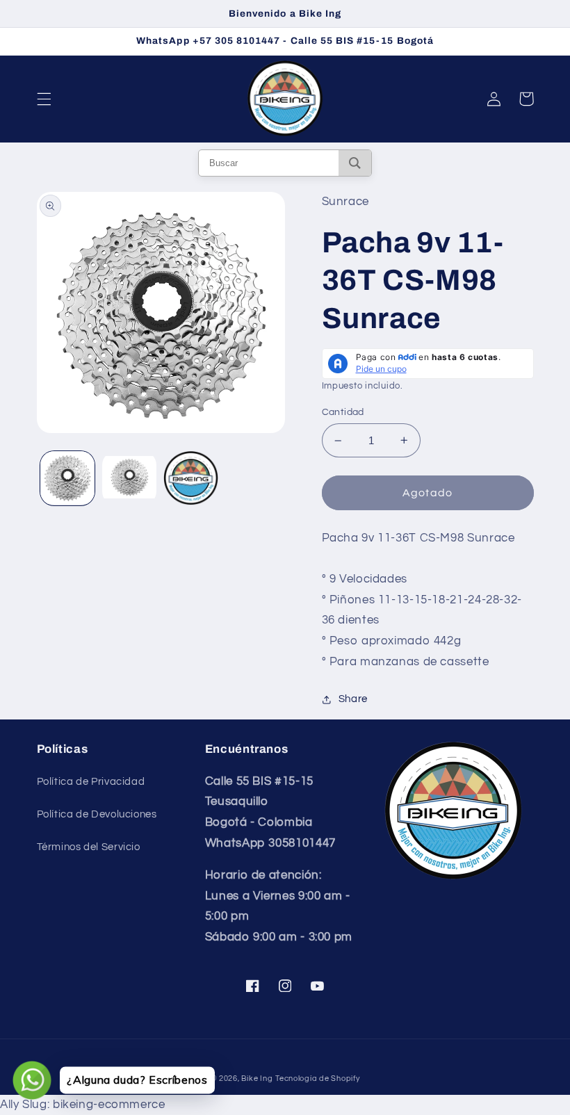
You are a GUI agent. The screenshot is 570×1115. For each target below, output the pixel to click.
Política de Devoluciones (97, 814)
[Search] (355, 163)
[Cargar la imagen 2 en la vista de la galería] (129, 478)
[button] (44, 99)
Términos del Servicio (88, 847)
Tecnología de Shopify (317, 1078)
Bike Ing (256, 1078)
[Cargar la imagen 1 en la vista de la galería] (67, 478)
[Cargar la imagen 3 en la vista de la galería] (190, 478)
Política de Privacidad (91, 781)
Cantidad (343, 412)
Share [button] (353, 699)
